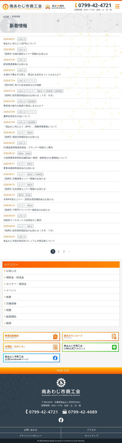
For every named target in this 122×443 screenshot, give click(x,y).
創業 (8, 297)
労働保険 (48, 91)
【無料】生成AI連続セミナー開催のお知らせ (25, 53)
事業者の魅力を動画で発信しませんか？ (23, 105)
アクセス (91, 429)
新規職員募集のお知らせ (15, 64)
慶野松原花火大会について (16, 116)
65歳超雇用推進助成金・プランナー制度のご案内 (28, 147)
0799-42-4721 (43, 412)
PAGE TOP (63, 370)
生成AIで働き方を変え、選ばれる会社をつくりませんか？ (32, 74)
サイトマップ (91, 435)
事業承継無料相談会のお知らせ (19, 168)
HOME (6, 16)
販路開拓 (58, 91)
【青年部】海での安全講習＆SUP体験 (22, 84)
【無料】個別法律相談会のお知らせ (21, 136)
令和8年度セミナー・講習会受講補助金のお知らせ (28, 199)
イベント (31, 80)
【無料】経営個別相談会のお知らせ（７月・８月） (29, 95)
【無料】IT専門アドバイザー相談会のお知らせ (26, 209)
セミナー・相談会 (35, 91)
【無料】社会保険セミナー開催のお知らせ (24, 188)
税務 (8, 310)
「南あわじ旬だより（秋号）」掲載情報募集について (30, 126)
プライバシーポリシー (30, 435)
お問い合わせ (30, 429)
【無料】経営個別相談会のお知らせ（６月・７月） (29, 230)
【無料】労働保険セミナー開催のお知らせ (24, 178)
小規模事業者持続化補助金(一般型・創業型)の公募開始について (35, 157)
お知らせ (21, 39)
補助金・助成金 (24, 153)
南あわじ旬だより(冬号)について (19, 43)
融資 (8, 323)
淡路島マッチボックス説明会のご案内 (22, 220)
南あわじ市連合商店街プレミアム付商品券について (29, 240)
